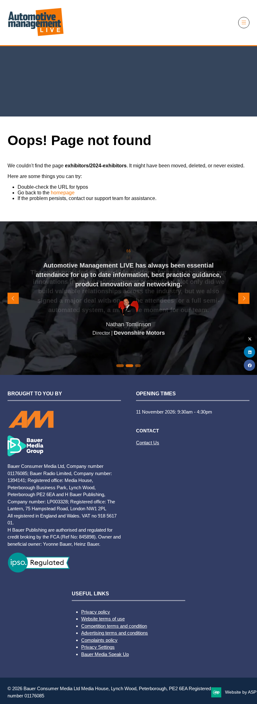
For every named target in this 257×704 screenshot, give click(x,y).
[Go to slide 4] (138, 365)
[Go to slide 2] (119, 365)
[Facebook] (249, 365)
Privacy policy (95, 612)
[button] (243, 22)
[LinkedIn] (249, 352)
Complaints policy (99, 640)
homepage (63, 192)
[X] (249, 338)
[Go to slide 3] (128, 365)
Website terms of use (103, 618)
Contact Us (147, 442)
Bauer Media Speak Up (105, 654)
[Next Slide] (243, 298)
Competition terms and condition (114, 626)
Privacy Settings (98, 647)
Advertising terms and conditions (114, 633)
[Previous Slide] (13, 298)
